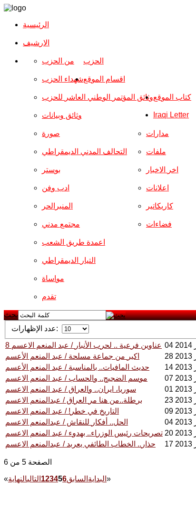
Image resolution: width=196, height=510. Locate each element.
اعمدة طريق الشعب (73, 242)
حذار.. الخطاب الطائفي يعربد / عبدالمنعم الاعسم (80, 444)
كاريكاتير (159, 206)
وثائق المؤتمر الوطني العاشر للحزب (97, 97)
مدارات (157, 133)
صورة (51, 133)
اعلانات (157, 188)
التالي (34, 479)
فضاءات (159, 224)
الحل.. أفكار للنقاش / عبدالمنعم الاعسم (66, 422)
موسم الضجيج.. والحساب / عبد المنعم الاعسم (76, 378)
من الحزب (58, 61)
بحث (11, 315)
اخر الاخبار (162, 170)
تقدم (49, 296)
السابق (77, 479)
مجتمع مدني (61, 224)
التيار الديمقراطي (69, 260)
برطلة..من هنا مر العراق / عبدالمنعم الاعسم (73, 400)
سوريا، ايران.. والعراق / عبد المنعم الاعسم (70, 389)
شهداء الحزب (62, 79)
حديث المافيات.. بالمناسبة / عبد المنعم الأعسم (77, 367)
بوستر (51, 170)
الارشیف (36, 43)
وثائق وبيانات (62, 115)
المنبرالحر (57, 206)
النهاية (17, 479)
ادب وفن (55, 188)
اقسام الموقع (104, 79)
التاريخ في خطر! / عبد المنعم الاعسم (62, 411)
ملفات (156, 151)
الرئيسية (36, 25)
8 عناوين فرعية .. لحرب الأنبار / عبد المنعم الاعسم (83, 345)
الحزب (93, 61)
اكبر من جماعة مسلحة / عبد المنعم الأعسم (72, 356)
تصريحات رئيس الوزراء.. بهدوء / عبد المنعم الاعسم (84, 433)
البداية (97, 479)
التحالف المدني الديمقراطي (84, 151)
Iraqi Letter (171, 115)
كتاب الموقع (172, 97)
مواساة (53, 278)
